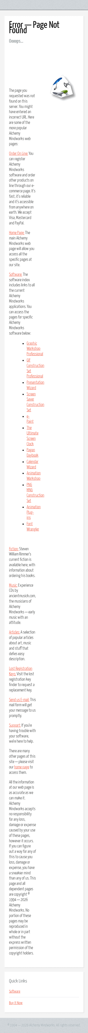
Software (14, 991)
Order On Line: (18, 154)
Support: (15, 726)
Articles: (14, 632)
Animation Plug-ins (34, 512)
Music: (13, 585)
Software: (15, 275)
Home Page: (16, 233)
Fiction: (14, 549)
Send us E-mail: (19, 700)
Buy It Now (16, 1003)
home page (21, 767)
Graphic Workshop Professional (35, 349)
